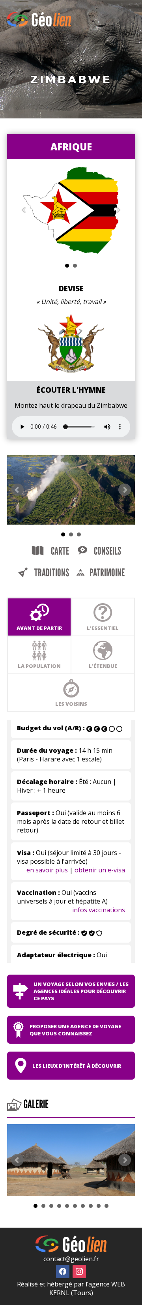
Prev (17, 490)
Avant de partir (39, 628)
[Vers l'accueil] (39, 24)
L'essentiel (103, 628)
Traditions (51, 572)
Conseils (106, 551)
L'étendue (103, 665)
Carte (59, 551)
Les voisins (71, 703)
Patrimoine (106, 572)
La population (39, 665)
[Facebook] (62, 1270)
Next (124, 490)
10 (106, 1206)
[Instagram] (79, 1270)
